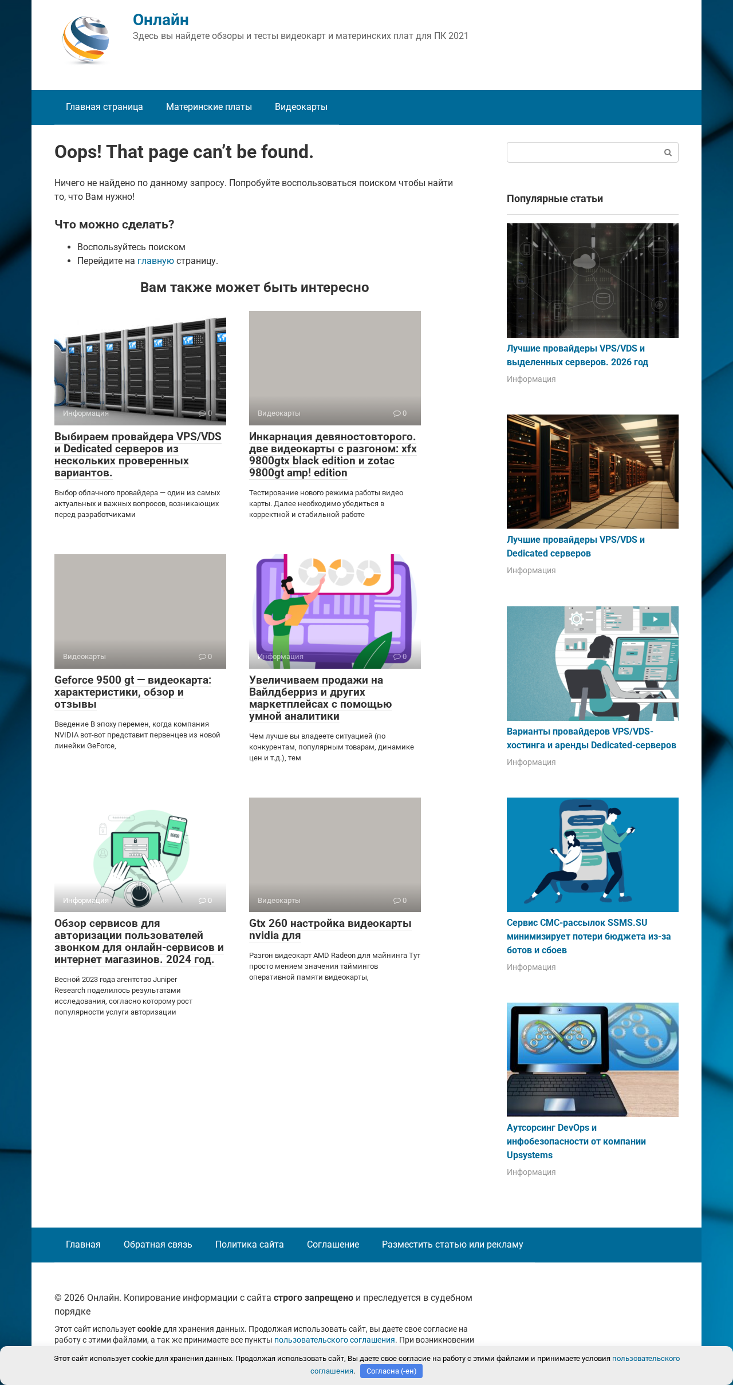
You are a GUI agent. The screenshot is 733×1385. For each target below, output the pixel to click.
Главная (83, 1244)
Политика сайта (249, 1244)
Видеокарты (301, 106)
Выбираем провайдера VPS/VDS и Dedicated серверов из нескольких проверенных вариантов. (138, 454)
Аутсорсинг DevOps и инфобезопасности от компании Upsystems (576, 1141)
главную (155, 260)
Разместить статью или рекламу (452, 1244)
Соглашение (333, 1244)
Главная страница (104, 106)
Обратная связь (158, 1244)
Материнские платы (209, 106)
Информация (531, 379)
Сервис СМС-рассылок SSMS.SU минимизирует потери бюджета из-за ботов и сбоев (589, 936)
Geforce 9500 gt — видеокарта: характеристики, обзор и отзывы (132, 692)
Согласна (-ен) (391, 1371)
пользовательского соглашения (334, 1340)
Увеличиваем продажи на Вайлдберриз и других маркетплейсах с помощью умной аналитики (320, 698)
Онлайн (161, 19)
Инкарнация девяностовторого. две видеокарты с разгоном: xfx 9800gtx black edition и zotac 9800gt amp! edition (333, 454)
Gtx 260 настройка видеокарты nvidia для (330, 929)
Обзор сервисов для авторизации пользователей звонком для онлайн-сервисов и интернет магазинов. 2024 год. (139, 941)
